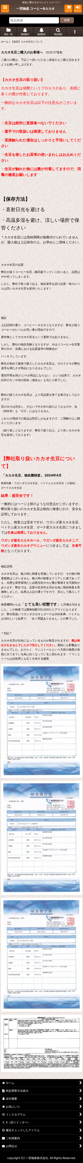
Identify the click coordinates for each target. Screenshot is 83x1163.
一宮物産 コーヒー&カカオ (35, 8)
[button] (5, 8)
